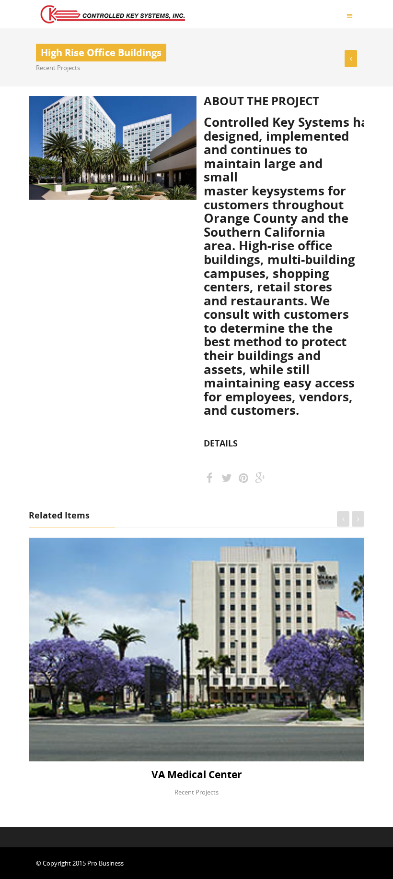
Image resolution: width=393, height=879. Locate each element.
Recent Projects (58, 67)
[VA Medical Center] (351, 58)
